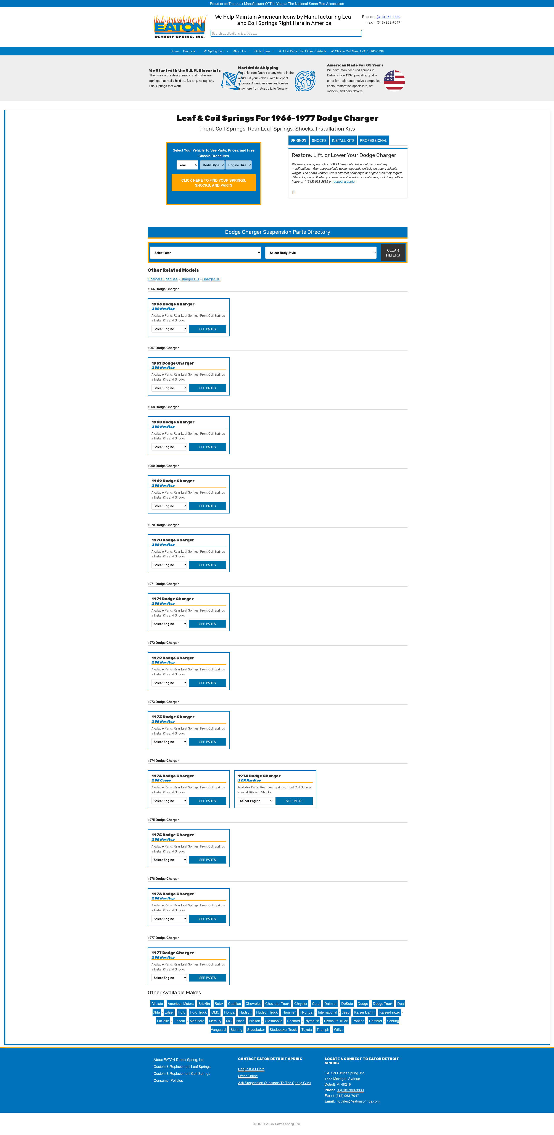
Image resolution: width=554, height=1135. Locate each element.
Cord (316, 1003)
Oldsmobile (273, 1020)
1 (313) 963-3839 (387, 16)
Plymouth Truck (336, 1020)
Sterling (236, 1029)
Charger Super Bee (163, 278)
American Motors (181, 1003)
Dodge (363, 1003)
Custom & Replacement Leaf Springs (182, 1066)
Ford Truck (198, 1012)
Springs (298, 140)
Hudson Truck (267, 1012)
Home (175, 51)
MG (229, 1020)
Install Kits (343, 140)
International (327, 1012)
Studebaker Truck (283, 1029)
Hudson (245, 1012)
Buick (219, 1003)
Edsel (169, 1012)
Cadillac (234, 1003)
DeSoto (347, 1003)
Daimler (330, 1003)
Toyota (306, 1029)
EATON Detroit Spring (176, 21)
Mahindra (197, 1020)
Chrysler (300, 1003)
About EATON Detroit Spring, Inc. (179, 1059)
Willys (338, 1029)
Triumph (323, 1029)
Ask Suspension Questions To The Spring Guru (274, 1082)
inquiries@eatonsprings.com (358, 1101)
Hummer (289, 1012)
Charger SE (211, 278)
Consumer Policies (168, 1080)
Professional (373, 140)
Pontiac (358, 1020)
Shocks (319, 140)
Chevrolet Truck (277, 1003)
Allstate (157, 1003)
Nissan (254, 1020)
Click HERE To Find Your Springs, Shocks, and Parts (213, 183)
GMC (215, 1012)
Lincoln (179, 1020)
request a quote (343, 181)
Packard (293, 1020)
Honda (229, 1012)
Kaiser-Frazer (389, 1012)
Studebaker (256, 1029)
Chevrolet (253, 1003)
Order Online (248, 1075)
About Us (239, 51)
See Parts (207, 329)
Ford (181, 1012)
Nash (240, 1020)
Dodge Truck (383, 1003)
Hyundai (306, 1012)
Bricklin (204, 1003)
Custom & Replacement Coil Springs (182, 1073)
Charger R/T (190, 278)
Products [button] (189, 51)
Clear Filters (393, 253)
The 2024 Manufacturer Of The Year (256, 3)
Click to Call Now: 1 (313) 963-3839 (359, 51)
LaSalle (163, 1020)
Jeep (345, 1012)
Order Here (262, 51)
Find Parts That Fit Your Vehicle (304, 51)
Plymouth (312, 1020)
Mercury (215, 1020)
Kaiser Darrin (364, 1012)
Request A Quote (251, 1068)
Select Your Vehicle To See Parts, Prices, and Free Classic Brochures (213, 153)
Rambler (375, 1020)
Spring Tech (216, 51)
